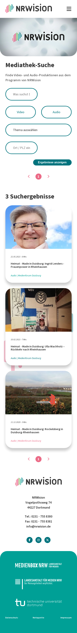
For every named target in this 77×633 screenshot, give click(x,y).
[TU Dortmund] (38, 602)
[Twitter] (47, 540)
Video (20, 112)
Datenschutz (11, 617)
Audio (56, 112)
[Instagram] (38, 540)
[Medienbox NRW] (38, 565)
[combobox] (38, 94)
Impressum (66, 617)
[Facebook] (29, 540)
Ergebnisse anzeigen (52, 162)
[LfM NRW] (38, 584)
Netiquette (38, 617)
